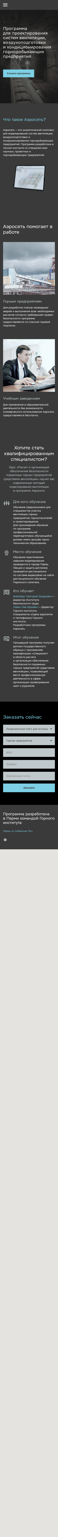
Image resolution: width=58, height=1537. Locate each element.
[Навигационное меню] (5, 5)
